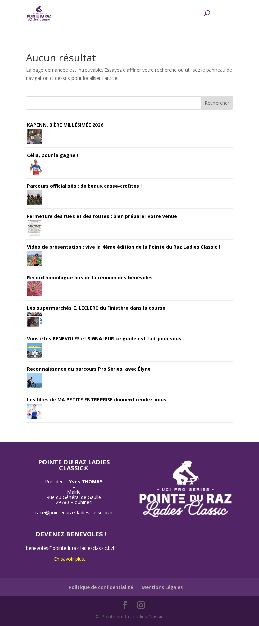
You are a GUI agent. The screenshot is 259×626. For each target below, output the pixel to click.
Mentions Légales (162, 587)
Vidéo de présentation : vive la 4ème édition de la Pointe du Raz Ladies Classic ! (123, 247)
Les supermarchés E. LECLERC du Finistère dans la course (96, 308)
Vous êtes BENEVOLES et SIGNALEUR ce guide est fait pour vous (104, 338)
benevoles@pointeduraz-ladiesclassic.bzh (71, 548)
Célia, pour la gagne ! (52, 155)
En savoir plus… (71, 559)
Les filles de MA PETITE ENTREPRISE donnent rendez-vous (96, 399)
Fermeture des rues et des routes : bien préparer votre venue (102, 216)
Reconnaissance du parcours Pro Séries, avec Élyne (89, 369)
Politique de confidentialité (101, 587)
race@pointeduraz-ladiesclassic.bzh (73, 512)
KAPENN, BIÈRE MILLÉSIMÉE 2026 (65, 125)
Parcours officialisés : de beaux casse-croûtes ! (84, 186)
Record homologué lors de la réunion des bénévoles (90, 277)
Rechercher (217, 103)
